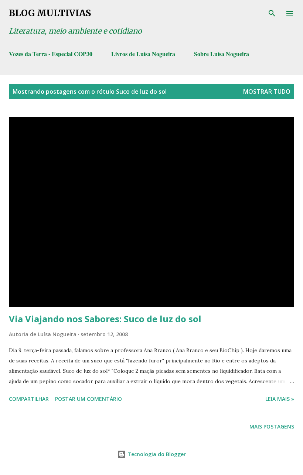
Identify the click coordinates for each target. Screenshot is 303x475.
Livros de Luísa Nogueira (143, 53)
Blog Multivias (50, 13)
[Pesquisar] (272, 13)
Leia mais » (279, 398)
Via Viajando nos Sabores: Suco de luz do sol (105, 319)
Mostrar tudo (266, 91)
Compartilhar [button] (29, 398)
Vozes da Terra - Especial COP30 (50, 53)
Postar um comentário (88, 398)
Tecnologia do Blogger (156, 454)
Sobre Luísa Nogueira (221, 53)
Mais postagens (271, 426)
